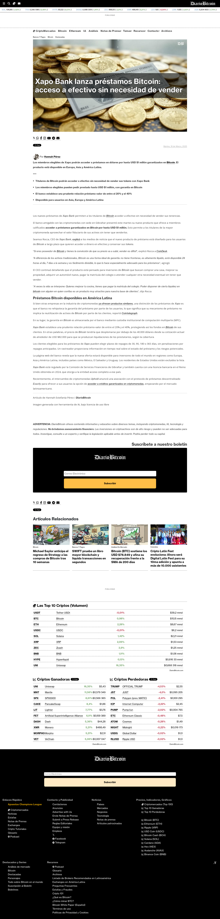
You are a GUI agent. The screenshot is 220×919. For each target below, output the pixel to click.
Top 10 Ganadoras (154, 808)
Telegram (59, 842)
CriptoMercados (45, 30)
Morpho (49, 733)
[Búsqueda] (10, 3)
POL (113, 698)
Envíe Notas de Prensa (65, 815)
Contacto (153, 30)
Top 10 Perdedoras (154, 811)
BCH (200, 9)
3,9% (70, 9)
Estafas (12, 817)
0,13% (19, 9)
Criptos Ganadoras (53, 679)
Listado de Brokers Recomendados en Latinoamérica (81, 878)
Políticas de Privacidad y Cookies (70, 912)
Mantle (48, 692)
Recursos (139, 30)
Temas (127, 30)
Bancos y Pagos (39, 37)
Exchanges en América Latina (68, 882)
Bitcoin (62, 30)
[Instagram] (45, 138)
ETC (113, 715)
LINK (126, 9)
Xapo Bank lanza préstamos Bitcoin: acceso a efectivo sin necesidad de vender (109, 85)
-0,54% (115, 9)
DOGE (31, 9)
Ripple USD (128, 739)
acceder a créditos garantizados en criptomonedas (116, 383)
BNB (36, 653)
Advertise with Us (62, 811)
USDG (114, 733)
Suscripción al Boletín (20, 885)
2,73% (213, 9)
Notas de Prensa (111, 30)
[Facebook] (41, 138)
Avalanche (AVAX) (154, 850)
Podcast (14, 836)
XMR (81, 9)
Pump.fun (127, 709)
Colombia (154, 547)
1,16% (47, 9)
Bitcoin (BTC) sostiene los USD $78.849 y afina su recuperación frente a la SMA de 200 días (129, 556)
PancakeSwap (52, 703)
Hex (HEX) (150, 846)
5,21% (94, 9)
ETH (36, 624)
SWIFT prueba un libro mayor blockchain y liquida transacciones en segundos (89, 556)
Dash (48, 721)
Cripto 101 (57, 893)
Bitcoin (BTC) (151, 819)
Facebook (60, 838)
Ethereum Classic (132, 715)
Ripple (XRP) (151, 827)
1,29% (190, 9)
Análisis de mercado (119, 547)
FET (36, 715)
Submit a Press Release (65, 819)
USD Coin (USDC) (154, 831)
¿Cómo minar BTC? (63, 901)
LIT (35, 709)
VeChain (49, 739)
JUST (125, 692)
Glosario (12, 832)
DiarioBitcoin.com (176, 670)
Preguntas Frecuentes (64, 885)
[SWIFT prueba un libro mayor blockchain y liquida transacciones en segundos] (90, 535)
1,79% (164, 9)
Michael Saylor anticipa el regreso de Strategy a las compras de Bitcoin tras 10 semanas (50, 556)
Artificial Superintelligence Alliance (64, 715)
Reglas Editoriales (62, 823)
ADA (148, 9)
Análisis (93, 30)
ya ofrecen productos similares (116, 303)
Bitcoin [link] (171, 162)
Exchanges (14, 825)
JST (113, 692)
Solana (60, 636)
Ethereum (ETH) (153, 823)
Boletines (13, 889)
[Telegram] (54, 138)
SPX (36, 698)
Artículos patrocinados (109, 823)
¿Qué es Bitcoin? (61, 897)
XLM (175, 9)
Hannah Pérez (52, 156)
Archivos (166, 30)
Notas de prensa (106, 819)
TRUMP (115, 686)
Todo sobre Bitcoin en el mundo (25, 882)
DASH (37, 721)
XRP (36, 641)
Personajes (14, 878)
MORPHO (39, 733)
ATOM (114, 721)
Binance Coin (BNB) (155, 854)
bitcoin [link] (36, 291)
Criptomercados (19, 809)
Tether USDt (63, 612)
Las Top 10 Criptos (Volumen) (62, 605)
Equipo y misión (61, 827)
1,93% (137, 9)
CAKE (37, 703)
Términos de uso (61, 908)
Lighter (49, 709)
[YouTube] (49, 138)
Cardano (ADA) (152, 842)
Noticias (12, 813)
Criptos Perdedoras (130, 679)
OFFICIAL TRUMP (132, 686)
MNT (36, 692)
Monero (49, 727)
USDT (37, 612)
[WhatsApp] (38, 138)
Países (100, 804)
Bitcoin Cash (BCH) (155, 835)
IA (84, 30)
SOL (36, 636)
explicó (76, 239)
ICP (113, 703)
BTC (36, 618)
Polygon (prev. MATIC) (134, 698)
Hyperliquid (62, 659)
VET (36, 739)
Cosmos (127, 721)
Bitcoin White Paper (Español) (68, 904)
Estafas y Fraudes (62, 889)
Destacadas (60, 37)
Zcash (59, 647)
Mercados (102, 808)
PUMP (114, 709)
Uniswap (61, 665)
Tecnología (103, 815)
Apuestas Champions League (25, 804)
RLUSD (115, 739)
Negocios (102, 811)
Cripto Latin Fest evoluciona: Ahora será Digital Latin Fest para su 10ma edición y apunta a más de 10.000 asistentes (168, 558)
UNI (36, 665)
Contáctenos (59, 804)
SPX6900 (50, 698)
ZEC (58, 9)
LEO (105, 9)
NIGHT (115, 727)
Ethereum (75, 30)
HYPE (7, 9)
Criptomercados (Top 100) (158, 804)
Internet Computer (132, 703)
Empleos (57, 831)
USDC (37, 630)
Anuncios (57, 808)
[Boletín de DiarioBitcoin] (58, 138)
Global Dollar (129, 733)
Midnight (127, 727)
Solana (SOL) (151, 839)
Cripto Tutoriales (17, 828)
